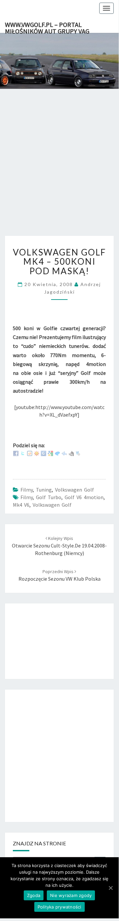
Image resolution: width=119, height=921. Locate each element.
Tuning (44, 489)
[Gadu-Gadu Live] (36, 452)
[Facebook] (15, 452)
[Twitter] (22, 452)
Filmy (26, 489)
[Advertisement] (59, 169)
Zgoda (33, 895)
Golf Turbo (48, 497)
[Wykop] (29, 452)
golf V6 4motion (84, 497)
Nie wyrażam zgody (71, 895)
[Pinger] (57, 452)
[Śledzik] (64, 452)
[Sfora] (71, 452)
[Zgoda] (110, 888)
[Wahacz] (78, 452)
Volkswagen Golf (74, 489)
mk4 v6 (21, 504)
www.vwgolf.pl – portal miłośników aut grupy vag (47, 26)
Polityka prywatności (59, 906)
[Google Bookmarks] (50, 452)
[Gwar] (43, 452)
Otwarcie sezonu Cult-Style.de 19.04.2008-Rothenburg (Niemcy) (59, 545)
